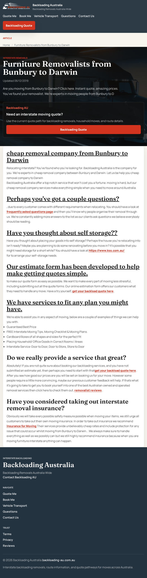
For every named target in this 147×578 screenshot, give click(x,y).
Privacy (8, 540)
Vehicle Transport (46, 16)
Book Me (25, 16)
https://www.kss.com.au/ (106, 250)
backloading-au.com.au (58, 560)
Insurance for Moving (21, 426)
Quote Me (9, 16)
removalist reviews (88, 390)
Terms (7, 534)
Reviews (9, 546)
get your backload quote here (92, 291)
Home (6, 45)
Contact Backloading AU (19, 477)
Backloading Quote (19, 25)
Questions (68, 16)
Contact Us (86, 16)
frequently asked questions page (30, 212)
